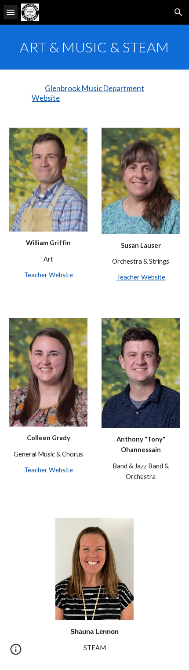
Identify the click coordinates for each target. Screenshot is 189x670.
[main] (94, 47)
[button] (10, 12)
